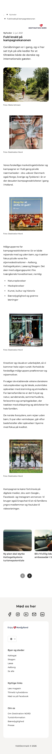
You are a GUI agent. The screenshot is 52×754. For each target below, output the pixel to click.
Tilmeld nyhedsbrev (18, 692)
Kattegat (12, 655)
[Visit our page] (17, 614)
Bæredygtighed (16, 721)
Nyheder (13, 15)
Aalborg (12, 667)
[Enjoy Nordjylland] (18, 627)
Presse (11, 725)
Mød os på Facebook (18, 696)
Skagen (11, 659)
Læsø (10, 663)
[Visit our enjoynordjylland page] (9, 614)
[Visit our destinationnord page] (42, 614)
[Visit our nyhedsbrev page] (34, 614)
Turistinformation (16, 717)
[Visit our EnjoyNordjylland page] (26, 614)
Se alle (11, 671)
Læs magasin (14, 688)
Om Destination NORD (19, 713)
